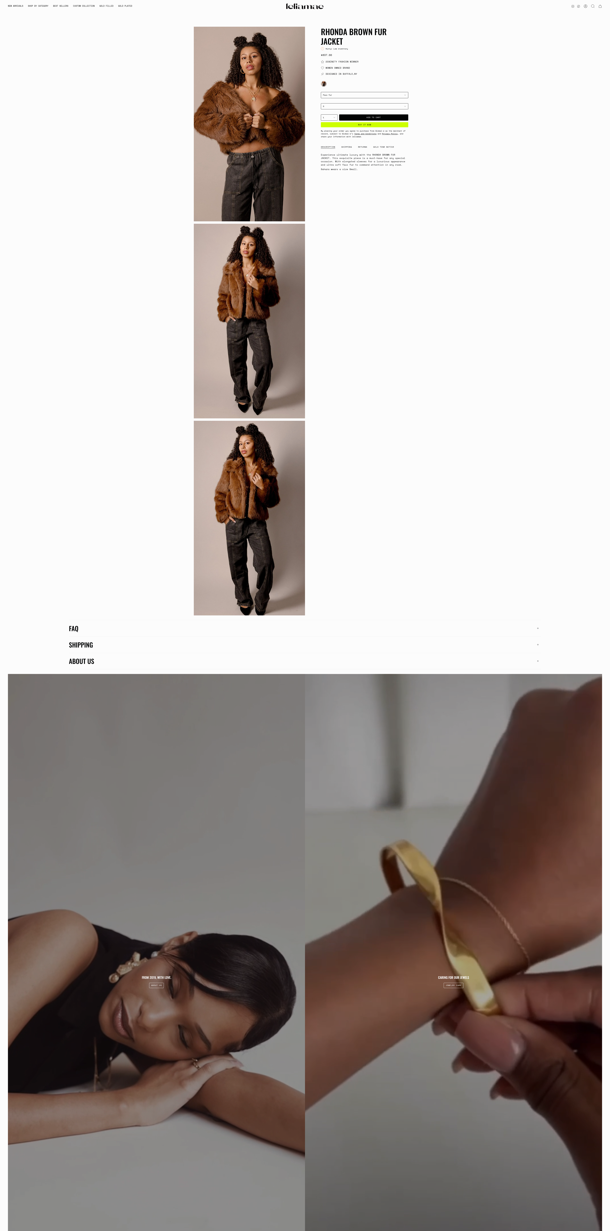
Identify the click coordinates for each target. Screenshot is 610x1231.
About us (81, 661)
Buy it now (364, 124)
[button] (38, 6)
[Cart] (600, 6)
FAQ (73, 628)
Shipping (81, 644)
